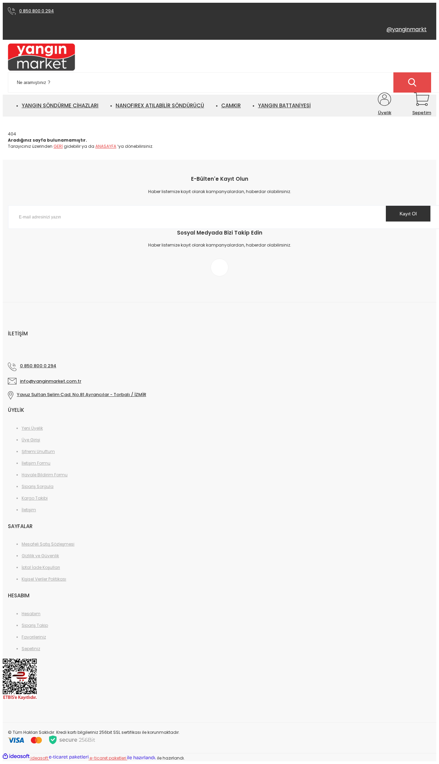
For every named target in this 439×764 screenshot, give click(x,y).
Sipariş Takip (35, 625)
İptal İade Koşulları (41, 567)
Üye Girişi (31, 440)
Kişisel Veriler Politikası (44, 579)
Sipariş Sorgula (38, 486)
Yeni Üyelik (32, 428)
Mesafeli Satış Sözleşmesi (48, 544)
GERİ (58, 146)
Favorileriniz (34, 637)
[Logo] (41, 57)
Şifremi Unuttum (38, 451)
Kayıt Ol (408, 213)
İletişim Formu (36, 463)
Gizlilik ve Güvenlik (40, 556)
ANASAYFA (105, 146)
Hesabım (31, 614)
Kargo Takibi (35, 498)
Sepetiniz (31, 649)
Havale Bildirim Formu (45, 475)
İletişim (29, 510)
